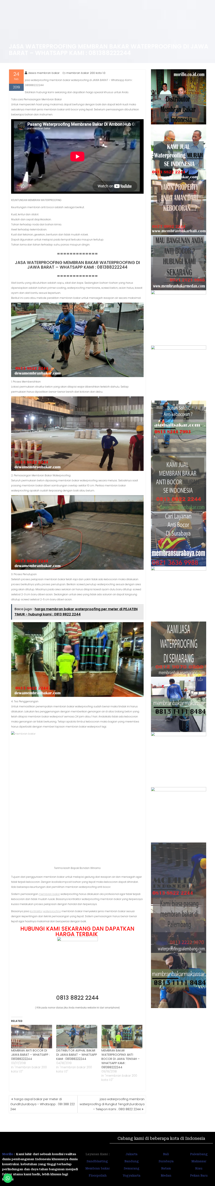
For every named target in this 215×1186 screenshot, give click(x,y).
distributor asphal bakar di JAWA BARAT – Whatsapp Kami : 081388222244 (76, 1054)
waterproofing (52, 911)
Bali (166, 1154)
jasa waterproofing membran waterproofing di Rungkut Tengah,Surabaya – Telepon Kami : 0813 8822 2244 (112, 1104)
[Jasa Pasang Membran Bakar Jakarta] (178, 373)
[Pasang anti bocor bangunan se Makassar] (178, 704)
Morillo (7, 1154)
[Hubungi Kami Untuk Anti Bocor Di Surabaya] (178, 317)
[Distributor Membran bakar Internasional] (178, 96)
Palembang (199, 1154)
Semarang (131, 1168)
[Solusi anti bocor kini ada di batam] (178, 759)
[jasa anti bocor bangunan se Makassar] (178, 980)
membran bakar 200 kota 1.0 (85, 73)
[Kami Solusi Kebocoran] (178, 428)
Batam (166, 1168)
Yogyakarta (131, 1175)
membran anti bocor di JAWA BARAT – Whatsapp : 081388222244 (30, 1054)
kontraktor (36, 911)
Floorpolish (98, 1175)
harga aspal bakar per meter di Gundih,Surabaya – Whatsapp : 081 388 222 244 (42, 1104)
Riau (198, 1168)
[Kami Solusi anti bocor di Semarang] (178, 814)
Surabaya (166, 1161)
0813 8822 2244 (77, 998)
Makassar (198, 1161)
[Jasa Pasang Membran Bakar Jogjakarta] (178, 594)
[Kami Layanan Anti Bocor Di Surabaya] (178, 538)
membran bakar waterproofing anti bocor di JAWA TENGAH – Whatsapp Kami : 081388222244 (120, 1058)
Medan (166, 1175)
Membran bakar (97, 1168)
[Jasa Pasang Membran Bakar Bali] (178, 207)
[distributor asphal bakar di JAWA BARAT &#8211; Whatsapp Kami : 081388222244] (76, 1036)
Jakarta (132, 1154)
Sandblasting (98, 1161)
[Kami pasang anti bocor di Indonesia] (178, 870)
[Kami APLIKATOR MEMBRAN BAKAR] (178, 483)
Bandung (132, 1161)
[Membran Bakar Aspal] (178, 152)
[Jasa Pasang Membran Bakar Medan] (178, 262)
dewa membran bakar (44, 73)
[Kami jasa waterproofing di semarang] (178, 649)
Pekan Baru (199, 1175)
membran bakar (49, 894)
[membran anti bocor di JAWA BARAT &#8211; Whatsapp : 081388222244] (31, 1036)
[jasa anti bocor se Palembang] (178, 925)
